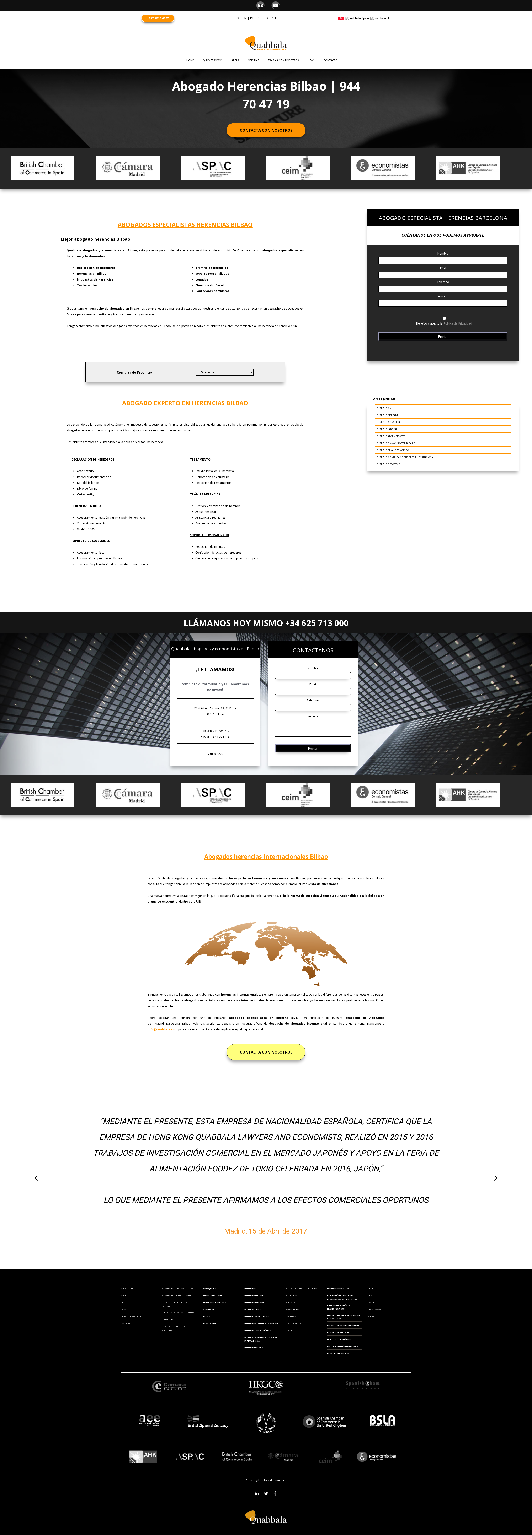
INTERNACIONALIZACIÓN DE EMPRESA (178, 1312)
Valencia (198, 1023)
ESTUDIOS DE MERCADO (338, 1332)
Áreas (123, 1302)
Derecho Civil (385, 408)
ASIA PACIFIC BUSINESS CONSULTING (301, 1288)
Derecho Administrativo (391, 436)
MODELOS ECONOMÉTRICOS (339, 1339)
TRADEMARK (291, 1316)
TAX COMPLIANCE (293, 1309)
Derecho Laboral (387, 429)
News (311, 60)
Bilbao (186, 1023)
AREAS (235, 60)
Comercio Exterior (212, 1295)
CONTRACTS (291, 1330)
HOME (190, 60)
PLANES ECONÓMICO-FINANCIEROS (343, 1325)
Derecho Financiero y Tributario (396, 443)
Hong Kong (357, 1023)
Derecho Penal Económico (393, 450)
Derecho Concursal (389, 422)
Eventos (372, 1302)
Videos (371, 1316)
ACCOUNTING (291, 1295)
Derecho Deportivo (388, 464)
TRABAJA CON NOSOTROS (283, 60)
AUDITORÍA (290, 1302)
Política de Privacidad (457, 323)
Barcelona (173, 1023)
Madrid (159, 1023)
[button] (36, 1178)
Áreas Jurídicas (211, 1288)
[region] (266, 1177)
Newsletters (374, 1309)
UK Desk (207, 1316)
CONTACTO (330, 60)
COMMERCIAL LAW (293, 1323)
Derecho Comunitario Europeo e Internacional (405, 457)
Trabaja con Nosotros (131, 1316)
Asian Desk (208, 1309)
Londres (338, 1023)
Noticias (372, 1288)
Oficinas (125, 1295)
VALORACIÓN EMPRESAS (338, 1288)
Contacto (125, 1323)
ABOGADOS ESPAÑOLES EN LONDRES (177, 1295)
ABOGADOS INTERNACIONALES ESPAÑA (178, 1288)
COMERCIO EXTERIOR (170, 1319)
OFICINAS (253, 60)
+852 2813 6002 (158, 18)
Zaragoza (223, 1023)
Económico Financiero (214, 1302)
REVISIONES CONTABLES (338, 1353)
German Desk (209, 1323)
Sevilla (210, 1023)
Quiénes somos (212, 60)
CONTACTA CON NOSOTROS (266, 1052)
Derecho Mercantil (388, 415)
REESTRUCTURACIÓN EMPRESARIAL (343, 1346)
